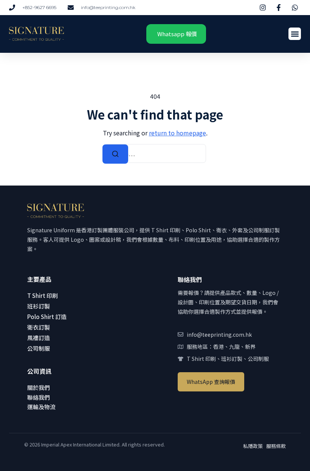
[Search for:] (155, 153)
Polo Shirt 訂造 (47, 317)
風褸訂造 (38, 338)
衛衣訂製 (38, 327)
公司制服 (38, 348)
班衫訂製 (38, 306)
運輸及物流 (41, 407)
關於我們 (38, 387)
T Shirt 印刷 (42, 295)
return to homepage (177, 132)
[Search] (115, 154)
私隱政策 (253, 446)
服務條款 (276, 446)
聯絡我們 (38, 397)
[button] (294, 34)
